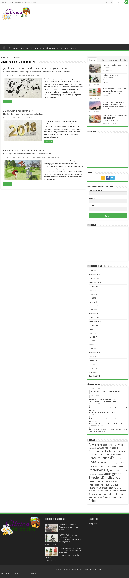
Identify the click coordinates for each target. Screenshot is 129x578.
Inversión (93, 488)
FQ (107, 470)
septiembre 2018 (95, 282)
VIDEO (73, 48)
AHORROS (14, 48)
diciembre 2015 (94, 376)
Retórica (122, 491)
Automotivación (108, 447)
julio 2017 (92, 329)
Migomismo (118, 488)
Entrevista (109, 463)
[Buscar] (126, 2)
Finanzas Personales (33, 75)
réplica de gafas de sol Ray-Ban (76, 574)
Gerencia (92, 474)
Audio (120, 445)
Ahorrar (94, 444)
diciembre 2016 (94, 353)
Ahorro (103, 444)
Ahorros (22, 75)
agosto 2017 (93, 325)
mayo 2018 (93, 294)
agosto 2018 (93, 286)
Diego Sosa (23, 118)
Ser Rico (114, 494)
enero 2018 (93, 310)
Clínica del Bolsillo (102, 451)
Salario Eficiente (103, 494)
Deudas (21, 157)
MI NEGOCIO (53, 48)
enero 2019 (93, 271)
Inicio (3, 57)
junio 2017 (92, 333)
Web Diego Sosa (30, 2)
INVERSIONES (39, 48)
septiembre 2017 (95, 321)
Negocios (94, 490)
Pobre (110, 491)
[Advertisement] (81, 24)
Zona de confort (112, 497)
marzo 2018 (93, 302)
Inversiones (49, 118)
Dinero (101, 462)
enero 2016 (93, 372)
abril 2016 (92, 364)
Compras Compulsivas (99, 454)
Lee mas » (8, 102)
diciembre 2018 (94, 275)
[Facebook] (109, 2)
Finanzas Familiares (99, 466)
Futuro (114, 470)
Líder (112, 487)
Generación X (122, 471)
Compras (121, 451)
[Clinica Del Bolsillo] (16, 13)
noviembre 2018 (94, 279)
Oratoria (103, 491)
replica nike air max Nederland (117, 569)
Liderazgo (103, 487)
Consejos (94, 458)
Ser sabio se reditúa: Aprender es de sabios (68, 526)
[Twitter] (111, 2)
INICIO (4, 47)
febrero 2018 (93, 306)
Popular (101, 60)
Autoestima (94, 448)
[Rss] (107, 2)
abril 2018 (92, 298)
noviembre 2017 (94, 317)
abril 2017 (92, 341)
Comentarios (112, 60)
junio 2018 (92, 290)
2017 (9, 57)
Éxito (29, 118)
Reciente (92, 60)
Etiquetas (123, 60)
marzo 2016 (93, 368)
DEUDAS (26, 48)
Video (99, 497)
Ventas (92, 497)
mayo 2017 (93, 337)
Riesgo (95, 494)
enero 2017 (93, 349)
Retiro (115, 491)
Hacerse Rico (101, 474)
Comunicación (116, 454)
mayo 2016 (93, 360)
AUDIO (65, 48)
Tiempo (123, 494)
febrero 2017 (93, 345)
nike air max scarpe (58, 574)
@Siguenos (94, 519)
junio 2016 (92, 356)
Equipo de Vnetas (120, 463)
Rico (91, 494)
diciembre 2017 (94, 314)
